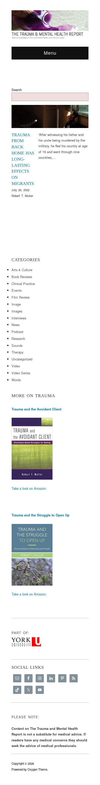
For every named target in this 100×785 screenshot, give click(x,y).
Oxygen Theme (37, 769)
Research (18, 338)
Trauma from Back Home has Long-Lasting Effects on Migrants (23, 159)
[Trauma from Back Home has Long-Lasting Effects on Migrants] (50, 117)
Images (17, 311)
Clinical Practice (23, 283)
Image (16, 304)
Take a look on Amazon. (29, 488)
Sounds (17, 345)
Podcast (17, 331)
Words (16, 379)
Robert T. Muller (22, 196)
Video (16, 366)
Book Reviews (22, 276)
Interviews (19, 318)
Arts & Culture (22, 269)
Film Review (20, 297)
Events (17, 290)
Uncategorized (77, 108)
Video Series (21, 372)
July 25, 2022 (20, 190)
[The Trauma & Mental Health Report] (50, 24)
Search (17, 89)
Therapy (17, 352)
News (15, 324)
